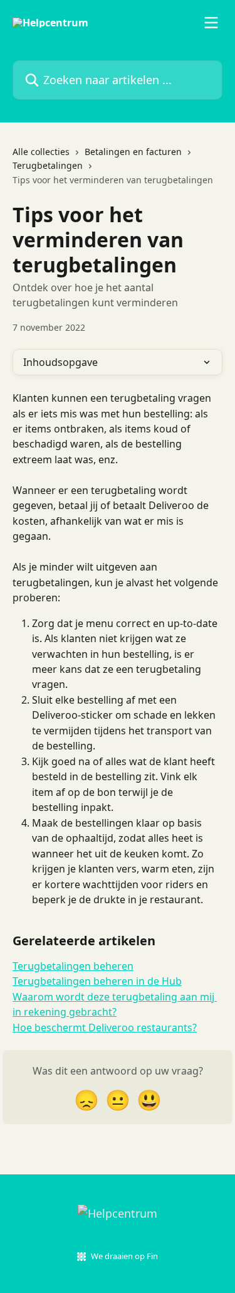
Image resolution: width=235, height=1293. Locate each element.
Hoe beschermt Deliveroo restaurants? (105, 1027)
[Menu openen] (211, 22)
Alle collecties (41, 152)
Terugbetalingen (48, 165)
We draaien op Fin (124, 1256)
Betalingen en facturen (133, 152)
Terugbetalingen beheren (73, 966)
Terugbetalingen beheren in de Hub (97, 981)
